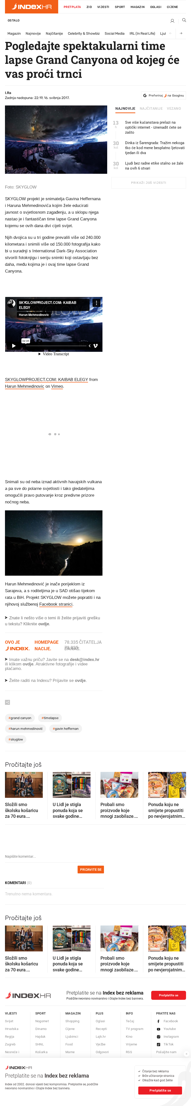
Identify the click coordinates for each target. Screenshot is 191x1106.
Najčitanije (54, 33)
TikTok (169, 1044)
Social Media (115, 33)
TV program (134, 1029)
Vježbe (101, 1044)
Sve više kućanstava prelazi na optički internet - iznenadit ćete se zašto (153, 127)
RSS (129, 1052)
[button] (11, 783)
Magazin (14, 33)
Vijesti (103, 7)
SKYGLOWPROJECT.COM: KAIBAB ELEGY (46, 379)
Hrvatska (11, 1029)
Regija (9, 1036)
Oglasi (155, 7)
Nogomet (42, 1021)
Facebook (171, 1021)
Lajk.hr (101, 1036)
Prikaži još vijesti (148, 182)
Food (69, 1044)
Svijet (9, 1021)
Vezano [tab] (174, 108)
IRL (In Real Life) (142, 33)
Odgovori (102, 1052)
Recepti (101, 1029)
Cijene (172, 7)
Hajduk (40, 1036)
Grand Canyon (19, 718)
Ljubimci (71, 1036)
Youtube (170, 1029)
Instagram (171, 1036)
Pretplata (72, 7)
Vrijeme (131, 1044)
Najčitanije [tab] (151, 108)
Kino (129, 1036)
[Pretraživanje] (182, 21)
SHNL (39, 1044)
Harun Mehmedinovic (24, 386)
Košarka (41, 1052)
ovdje (28, 664)
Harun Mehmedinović (25, 729)
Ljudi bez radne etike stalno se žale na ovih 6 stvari (154, 166)
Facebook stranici (55, 604)
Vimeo (57, 386)
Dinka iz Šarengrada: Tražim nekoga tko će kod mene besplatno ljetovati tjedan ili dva (155, 148)
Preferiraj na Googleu (166, 95)
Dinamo (41, 1029)
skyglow (15, 739)
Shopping (72, 1021)
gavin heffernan (66, 729)
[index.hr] (31, 6)
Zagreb (10, 1044)
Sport (120, 7)
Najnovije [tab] (125, 108)
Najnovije (33, 33)
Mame (70, 1052)
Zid (89, 7)
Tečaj (130, 1021)
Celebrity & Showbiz (84, 33)
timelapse (50, 718)
